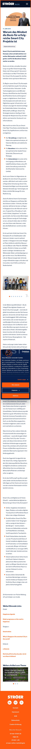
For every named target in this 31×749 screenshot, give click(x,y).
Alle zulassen (15, 384)
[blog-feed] (21, 703)
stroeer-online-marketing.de (15, 743)
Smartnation (7, 631)
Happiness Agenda (9, 614)
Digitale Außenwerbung (9, 46)
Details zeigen (22, 379)
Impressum (15, 712)
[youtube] (16, 703)
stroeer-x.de (15, 740)
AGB (15, 716)
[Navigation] (27, 3)
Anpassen (14, 390)
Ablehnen (15, 395)
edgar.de (15, 737)
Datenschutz (15, 720)
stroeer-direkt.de (15, 733)
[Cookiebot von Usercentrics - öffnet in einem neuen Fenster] (22, 352)
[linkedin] (10, 703)
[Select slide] (9, 296)
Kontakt (15, 708)
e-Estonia (6, 649)
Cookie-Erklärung (15, 724)
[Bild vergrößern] (26, 277)
